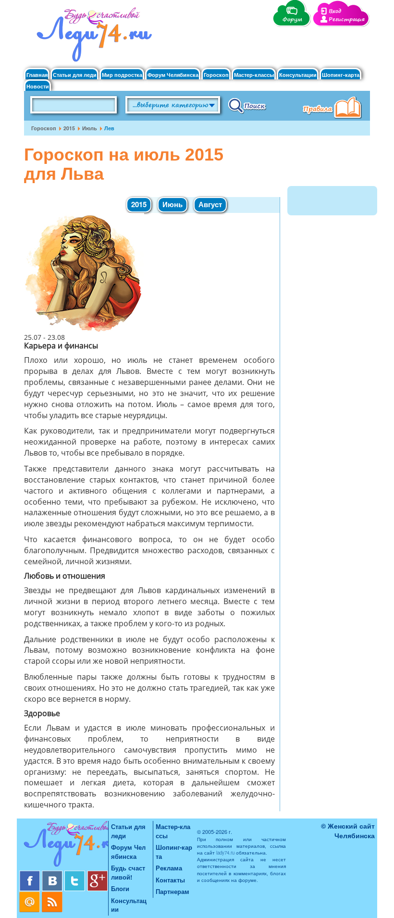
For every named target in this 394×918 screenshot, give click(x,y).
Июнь (172, 204)
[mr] (30, 895)
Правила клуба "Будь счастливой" (334, 109)
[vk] (53, 874)
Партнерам (172, 891)
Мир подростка (122, 74)
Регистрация (347, 19)
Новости (37, 86)
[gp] (97, 874)
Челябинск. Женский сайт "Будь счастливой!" (92, 37)
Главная (37, 74)
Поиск (247, 105)
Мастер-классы (254, 74)
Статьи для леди (75, 74)
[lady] (63, 845)
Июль (89, 128)
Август (210, 204)
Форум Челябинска (173, 74)
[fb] (30, 874)
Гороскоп (216, 74)
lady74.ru (225, 852)
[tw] (75, 874)
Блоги (120, 888)
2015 (69, 128)
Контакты (170, 879)
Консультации (298, 74)
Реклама (169, 867)
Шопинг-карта (340, 74)
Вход (335, 11)
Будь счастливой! (128, 872)
